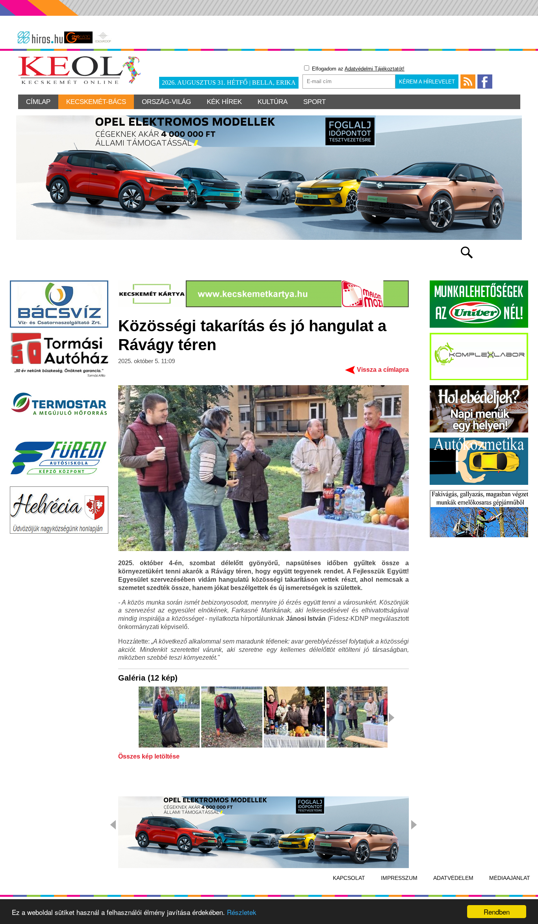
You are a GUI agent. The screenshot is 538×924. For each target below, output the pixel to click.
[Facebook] (484, 81)
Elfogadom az (357, 69)
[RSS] (467, 81)
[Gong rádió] (78, 37)
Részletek (241, 912)
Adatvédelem (453, 878)
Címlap (38, 102)
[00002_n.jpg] (231, 718)
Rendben (497, 912)
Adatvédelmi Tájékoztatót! (374, 69)
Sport (314, 102)
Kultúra (273, 102)
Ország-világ (166, 102)
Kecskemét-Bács (96, 102)
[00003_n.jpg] (294, 718)
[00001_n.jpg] (169, 718)
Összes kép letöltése (149, 756)
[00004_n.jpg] (357, 718)
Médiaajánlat (509, 878)
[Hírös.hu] (40, 37)
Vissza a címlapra (383, 369)
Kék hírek (224, 102)
